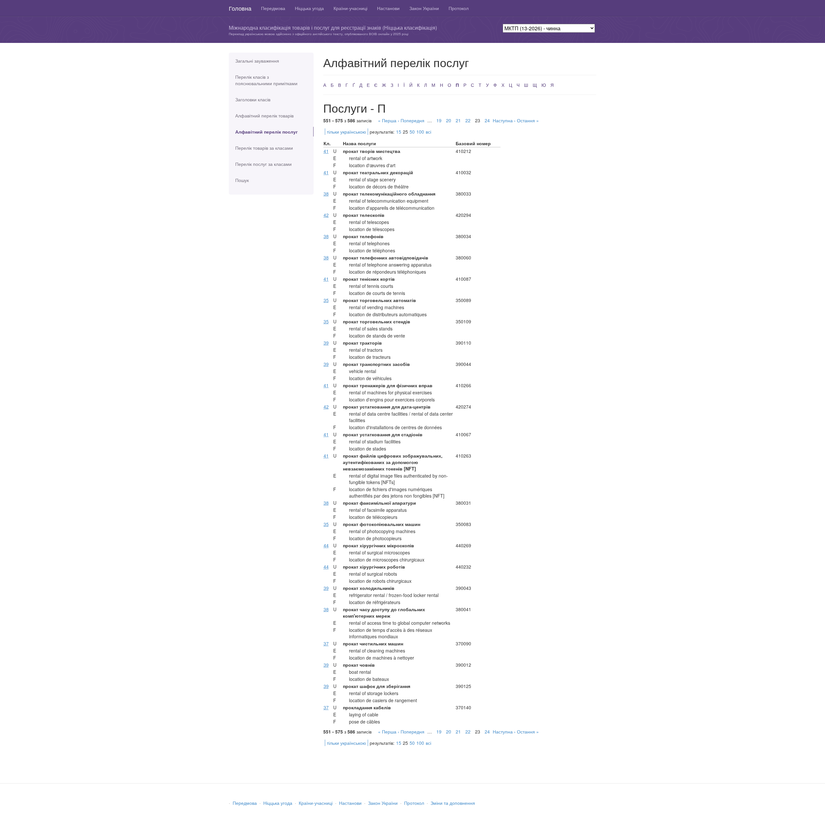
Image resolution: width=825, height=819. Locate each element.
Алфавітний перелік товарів (264, 115)
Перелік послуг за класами (263, 164)
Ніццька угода (309, 8)
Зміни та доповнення (453, 803)
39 (326, 342)
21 (458, 120)
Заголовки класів (252, 99)
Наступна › (504, 120)
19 (439, 120)
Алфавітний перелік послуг (266, 131)
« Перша (387, 120)
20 (448, 120)
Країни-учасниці (350, 8)
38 (326, 193)
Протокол (459, 8)
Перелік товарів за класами (264, 148)
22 (468, 120)
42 (326, 215)
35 (326, 300)
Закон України (424, 8)
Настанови (388, 8)
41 (326, 151)
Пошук (242, 180)
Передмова (273, 8)
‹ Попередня (411, 120)
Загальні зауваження (257, 60)
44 (326, 545)
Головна (240, 8)
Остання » (528, 120)
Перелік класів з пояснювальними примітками (266, 80)
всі (428, 131)
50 (412, 131)
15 (398, 131)
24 (487, 120)
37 (326, 643)
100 (420, 131)
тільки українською (346, 131)
